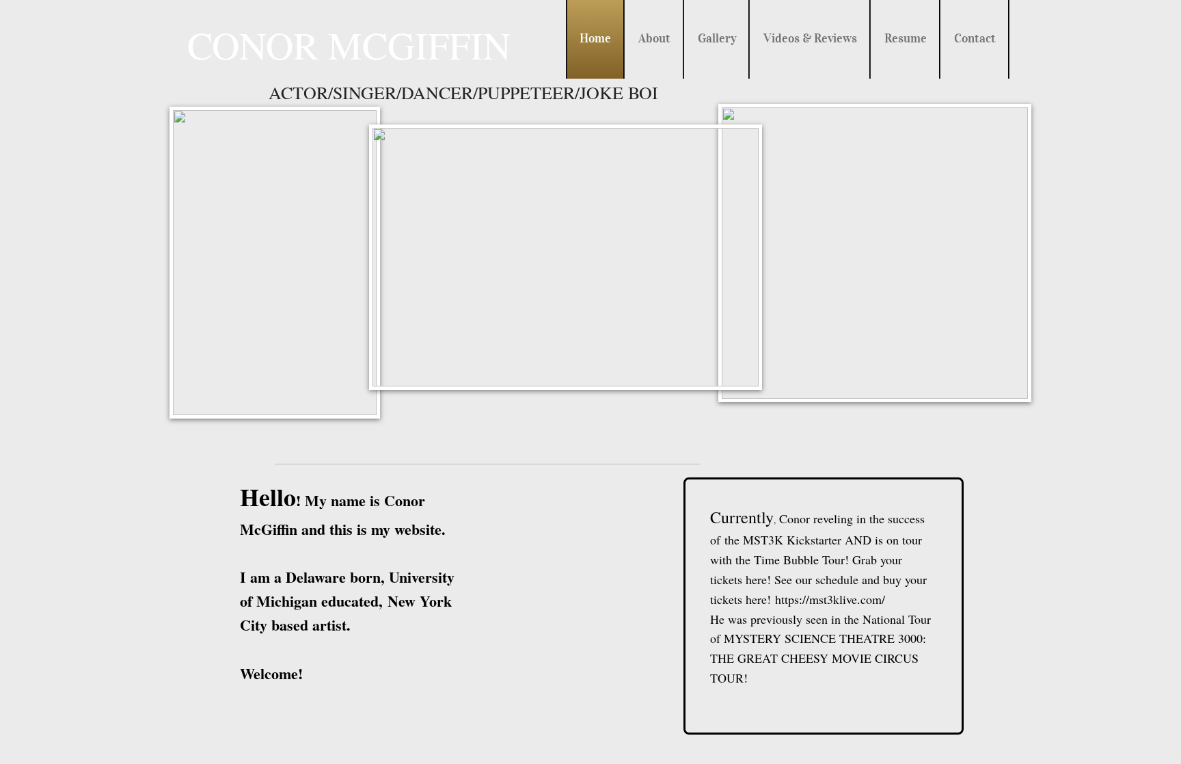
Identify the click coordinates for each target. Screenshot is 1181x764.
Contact (975, 38)
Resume (905, 38)
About (654, 38)
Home (595, 38)
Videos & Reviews (810, 38)
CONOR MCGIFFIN (349, 44)
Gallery (717, 38)
